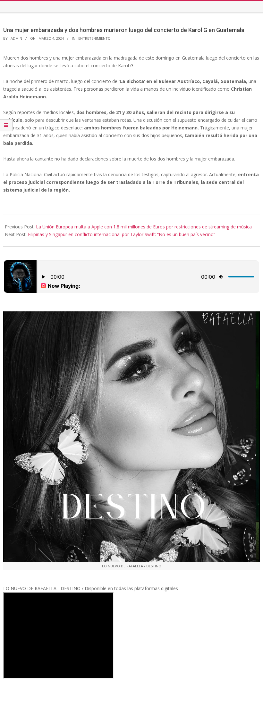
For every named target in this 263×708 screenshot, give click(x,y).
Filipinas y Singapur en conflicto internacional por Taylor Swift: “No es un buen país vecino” (121, 234)
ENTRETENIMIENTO (94, 38)
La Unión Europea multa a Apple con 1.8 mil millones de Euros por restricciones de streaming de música (144, 227)
